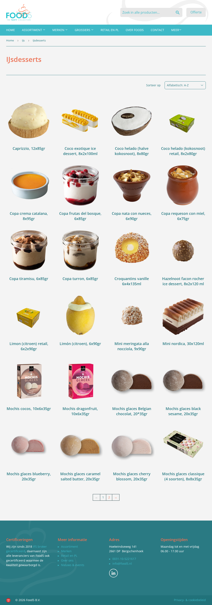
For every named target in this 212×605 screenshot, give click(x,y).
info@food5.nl (122, 563)
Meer (175, 30)
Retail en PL (110, 30)
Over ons (67, 560)
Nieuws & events (72, 565)
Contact (157, 30)
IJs (23, 40)
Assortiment (32, 30)
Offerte (196, 12)
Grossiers (83, 30)
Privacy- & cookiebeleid (190, 600)
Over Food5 (135, 30)
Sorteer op (153, 85)
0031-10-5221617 (124, 559)
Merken (58, 30)
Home (10, 30)
